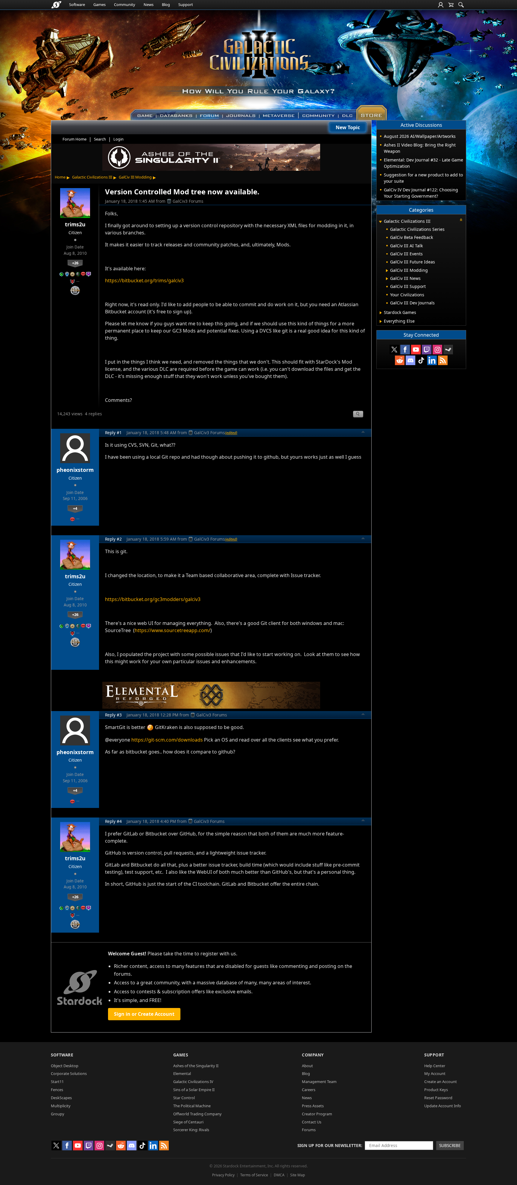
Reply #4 (113, 821)
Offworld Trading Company (197, 1114)
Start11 (57, 1081)
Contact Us (311, 1122)
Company (313, 1055)
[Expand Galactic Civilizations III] (380, 222)
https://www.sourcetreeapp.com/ (172, 630)
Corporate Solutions (69, 1073)
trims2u (75, 224)
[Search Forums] (461, 5)
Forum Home (74, 139)
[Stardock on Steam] (448, 349)
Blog (166, 4)
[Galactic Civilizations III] (258, 62)
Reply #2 (113, 539)
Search (100, 139)
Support (185, 4)
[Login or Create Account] (440, 5)
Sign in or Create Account (144, 1014)
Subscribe (450, 1145)
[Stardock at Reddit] (399, 360)
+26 (75, 263)
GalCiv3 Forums (188, 201)
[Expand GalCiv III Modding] (387, 270)
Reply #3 (113, 715)
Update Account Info (442, 1105)
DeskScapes (61, 1097)
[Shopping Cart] (450, 5)
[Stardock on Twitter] (394, 349)
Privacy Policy (223, 1175)
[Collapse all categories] (461, 220)
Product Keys (436, 1089)
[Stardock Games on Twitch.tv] (426, 349)
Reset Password (438, 1097)
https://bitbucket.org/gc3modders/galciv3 (152, 599)
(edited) (231, 432)
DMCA (279, 1175)
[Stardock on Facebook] (405, 349)
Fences (57, 1089)
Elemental (182, 1073)
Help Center (434, 1065)
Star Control (184, 1097)
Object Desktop (64, 1065)
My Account (434, 1073)
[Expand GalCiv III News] (387, 278)
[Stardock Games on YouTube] (415, 349)
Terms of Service (254, 1175)
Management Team (319, 1081)
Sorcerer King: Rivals (191, 1129)
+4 (75, 508)
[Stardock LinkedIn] (432, 360)
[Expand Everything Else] (381, 321)
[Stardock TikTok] (421, 360)
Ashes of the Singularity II (195, 1065)
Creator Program (317, 1114)
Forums (309, 1129)
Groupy (57, 1114)
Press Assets (313, 1105)
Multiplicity (61, 1105)
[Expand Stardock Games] (381, 312)
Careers (308, 1089)
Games (99, 4)
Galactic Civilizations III (92, 177)
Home (60, 177)
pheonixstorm (75, 469)
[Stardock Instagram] (437, 349)
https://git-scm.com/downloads (167, 739)
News (148, 4)
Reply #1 (113, 432)
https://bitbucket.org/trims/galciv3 (144, 280)
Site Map (297, 1175)
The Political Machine (192, 1105)
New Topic (348, 127)
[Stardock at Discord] (410, 360)
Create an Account (440, 1081)
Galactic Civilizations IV (193, 1081)
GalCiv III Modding (135, 177)
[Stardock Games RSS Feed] (442, 360)
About (307, 1065)
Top (363, 433)
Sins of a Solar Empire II (194, 1089)
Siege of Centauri (188, 1122)
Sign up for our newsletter (329, 1145)
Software (77, 4)
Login (118, 139)
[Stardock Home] (56, 4)
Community (124, 4)
